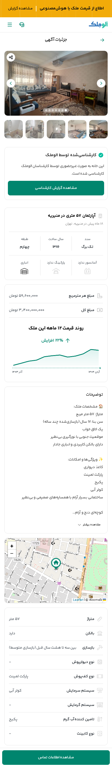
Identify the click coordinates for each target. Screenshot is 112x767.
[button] (56, 564)
